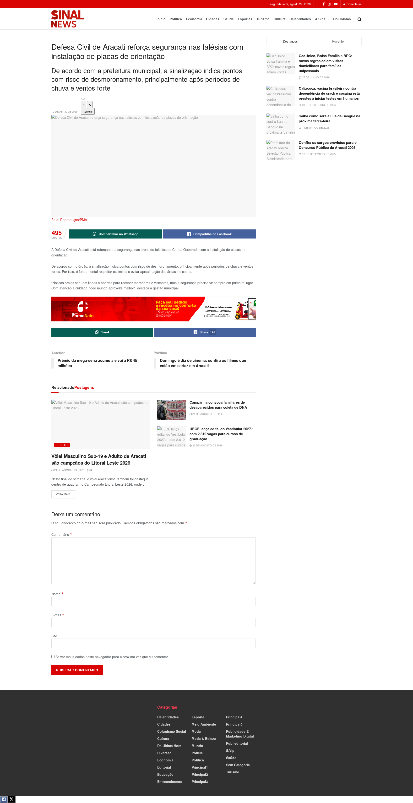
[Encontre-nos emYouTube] (335, 4)
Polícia (197, 752)
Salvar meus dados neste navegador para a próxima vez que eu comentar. (112, 656)
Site (54, 636)
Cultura (280, 18)
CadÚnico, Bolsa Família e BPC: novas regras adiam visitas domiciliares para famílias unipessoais (325, 63)
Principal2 (200, 774)
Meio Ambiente (204, 724)
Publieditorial (237, 743)
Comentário (61, 534)
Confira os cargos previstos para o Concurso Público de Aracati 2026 (328, 145)
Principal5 (234, 724)
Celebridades (300, 18)
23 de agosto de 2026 (207, 445)
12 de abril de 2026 (64, 111)
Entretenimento (169, 781)
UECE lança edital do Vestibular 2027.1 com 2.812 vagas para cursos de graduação (222, 433)
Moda (196, 731)
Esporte (62, 445)
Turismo (263, 18)
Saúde (228, 18)
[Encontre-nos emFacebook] (324, 4)
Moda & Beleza (204, 738)
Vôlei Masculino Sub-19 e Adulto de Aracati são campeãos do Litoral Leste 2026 (98, 459)
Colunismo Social (171, 731)
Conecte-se (354, 4)
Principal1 (200, 767)
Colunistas (342, 18)
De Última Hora (169, 745)
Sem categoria (238, 764)
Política (176, 18)
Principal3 (200, 781)
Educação (165, 774)
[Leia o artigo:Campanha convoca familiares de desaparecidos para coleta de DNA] (171, 410)
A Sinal (320, 18)
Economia (194, 18)
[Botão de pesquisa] (360, 19)
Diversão (164, 752)
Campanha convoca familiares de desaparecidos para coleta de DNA (218, 405)
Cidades (212, 18)
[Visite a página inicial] (67, 18)
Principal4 (234, 717)
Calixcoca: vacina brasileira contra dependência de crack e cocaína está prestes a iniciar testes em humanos (329, 93)
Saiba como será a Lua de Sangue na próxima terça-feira (329, 118)
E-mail (57, 615)
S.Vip (230, 750)
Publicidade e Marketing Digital (240, 733)
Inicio (161, 18)
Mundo (197, 745)
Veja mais (65, 493)
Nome (57, 593)
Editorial (164, 767)
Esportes (245, 18)
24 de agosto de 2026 (69, 470)
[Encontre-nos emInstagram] (329, 4)
